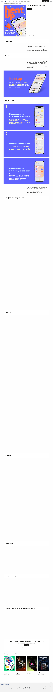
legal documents (17, 690)
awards (28, 1)
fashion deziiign (44, 686)
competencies (14, 1)
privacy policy (12, 690)
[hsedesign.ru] (6, 1)
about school (23, 1)
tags (19, 1)
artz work (43, 685)
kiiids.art (50, 686)
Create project (45, 1)
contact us (21, 690)
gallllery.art (50, 685)
